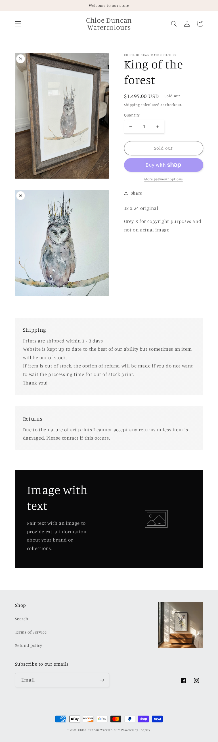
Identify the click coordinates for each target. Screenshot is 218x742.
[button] (17, 23)
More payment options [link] (163, 179)
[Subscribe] (102, 680)
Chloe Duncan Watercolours (99, 729)
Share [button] (136, 193)
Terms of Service (31, 632)
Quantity (132, 115)
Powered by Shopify (135, 729)
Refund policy (28, 645)
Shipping (132, 105)
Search (21, 618)
